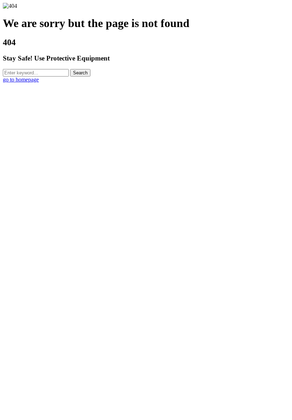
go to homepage (21, 80)
